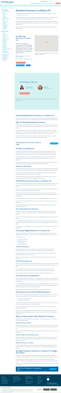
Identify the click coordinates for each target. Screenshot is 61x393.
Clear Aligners (4, 42)
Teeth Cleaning (4, 26)
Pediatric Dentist (4, 46)
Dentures (3, 37)
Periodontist (4, 47)
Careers (53, 3)
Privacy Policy (12, 391)
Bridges (3, 12)
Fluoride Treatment (5, 21)
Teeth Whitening (4, 58)
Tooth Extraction (4, 51)
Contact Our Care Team (54, 143)
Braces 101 (3, 33)
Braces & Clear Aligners (17, 378)
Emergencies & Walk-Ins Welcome (53, 384)
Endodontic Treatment (5, 38)
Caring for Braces (5, 34)
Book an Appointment (20, 62)
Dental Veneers (4, 59)
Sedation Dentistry (5, 25)
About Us (39, 377)
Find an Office (32, 3)
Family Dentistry (4, 40)
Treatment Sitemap (5, 383)
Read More (32, 88)
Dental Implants (4, 36)
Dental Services (16, 377)
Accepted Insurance (20, 65)
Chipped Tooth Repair (5, 57)
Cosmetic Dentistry (5, 54)
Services (44, 3)
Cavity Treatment (4, 13)
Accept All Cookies (53, 389)
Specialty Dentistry (5, 31)
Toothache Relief (4, 27)
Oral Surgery (4, 43)
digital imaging (18, 212)
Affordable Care (39, 3)
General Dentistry (5, 10)
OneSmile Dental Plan (29, 381)
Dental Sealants (4, 23)
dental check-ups (22, 310)
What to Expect (48, 3)
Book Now (58, 3)
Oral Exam (4, 22)
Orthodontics (4, 45)
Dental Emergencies (16, 380)
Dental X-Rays (4, 28)
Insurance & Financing (29, 378)
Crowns (3, 15)
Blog (38, 378)
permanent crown (52, 205)
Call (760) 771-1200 (44, 1)
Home (2, 7)
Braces (3, 32)
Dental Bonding (4, 56)
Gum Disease (4, 41)
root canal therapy (35, 118)
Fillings (3, 20)
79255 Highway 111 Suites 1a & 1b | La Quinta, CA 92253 (23, 56)
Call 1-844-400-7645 (52, 383)
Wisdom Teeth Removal (5, 52)
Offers (28, 65)
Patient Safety (40, 380)
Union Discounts (28, 383)
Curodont (3, 16)
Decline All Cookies (46, 389)
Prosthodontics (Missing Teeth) (6, 48)
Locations (3, 377)
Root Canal (4, 50)
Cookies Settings (39, 389)
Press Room (40, 381)
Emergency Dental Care (5, 18)
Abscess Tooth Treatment (6, 11)
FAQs (14, 381)
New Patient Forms (5, 381)
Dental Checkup (4, 17)
